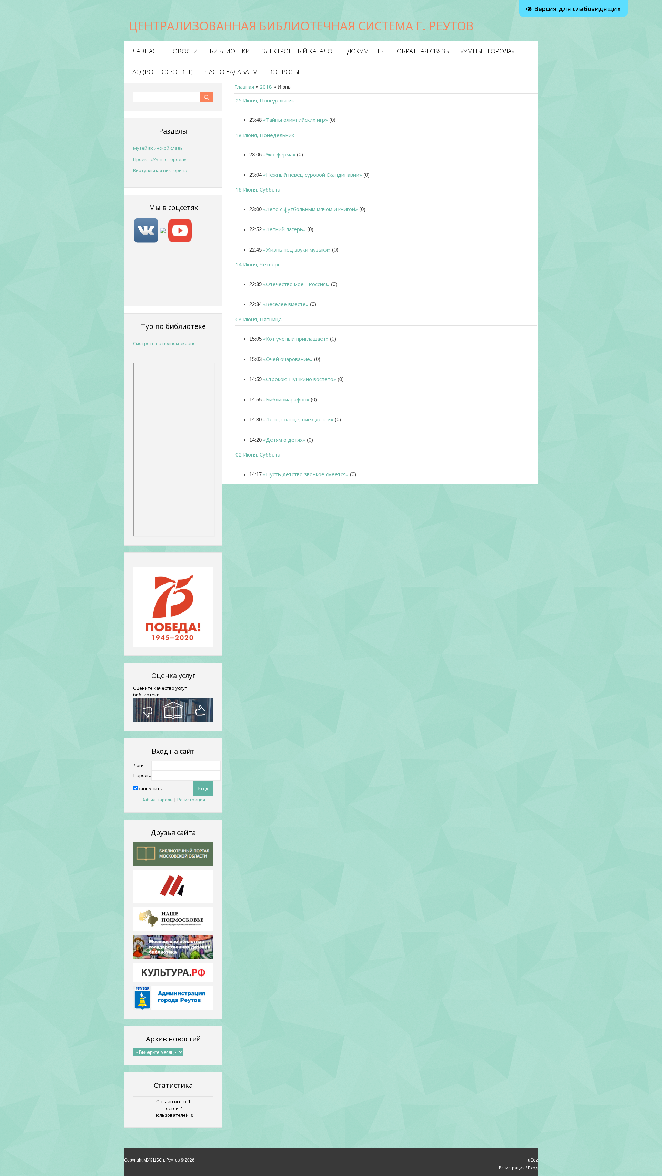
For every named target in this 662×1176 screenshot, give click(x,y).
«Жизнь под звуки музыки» (297, 249)
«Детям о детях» (284, 439)
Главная (244, 86)
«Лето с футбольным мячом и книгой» (310, 209)
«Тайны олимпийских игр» (295, 119)
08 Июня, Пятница (258, 319)
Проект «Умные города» (159, 159)
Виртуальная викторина (160, 170)
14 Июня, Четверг (257, 264)
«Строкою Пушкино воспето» (299, 378)
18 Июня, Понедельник (264, 134)
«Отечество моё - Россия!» (296, 284)
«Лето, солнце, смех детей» (298, 419)
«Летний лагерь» (284, 229)
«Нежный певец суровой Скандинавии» (312, 174)
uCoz (533, 1160)
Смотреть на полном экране (164, 343)
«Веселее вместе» (286, 304)
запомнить (150, 788)
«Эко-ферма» (279, 154)
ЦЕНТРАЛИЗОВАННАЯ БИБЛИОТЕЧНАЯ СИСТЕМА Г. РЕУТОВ (301, 26)
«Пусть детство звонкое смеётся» (306, 474)
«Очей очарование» (288, 358)
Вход (533, 1168)
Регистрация (191, 799)
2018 (266, 86)
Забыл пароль (157, 799)
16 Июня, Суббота (257, 189)
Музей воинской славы (158, 148)
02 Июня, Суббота (257, 454)
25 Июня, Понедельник (264, 100)
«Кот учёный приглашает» (296, 338)
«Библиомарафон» (286, 399)
